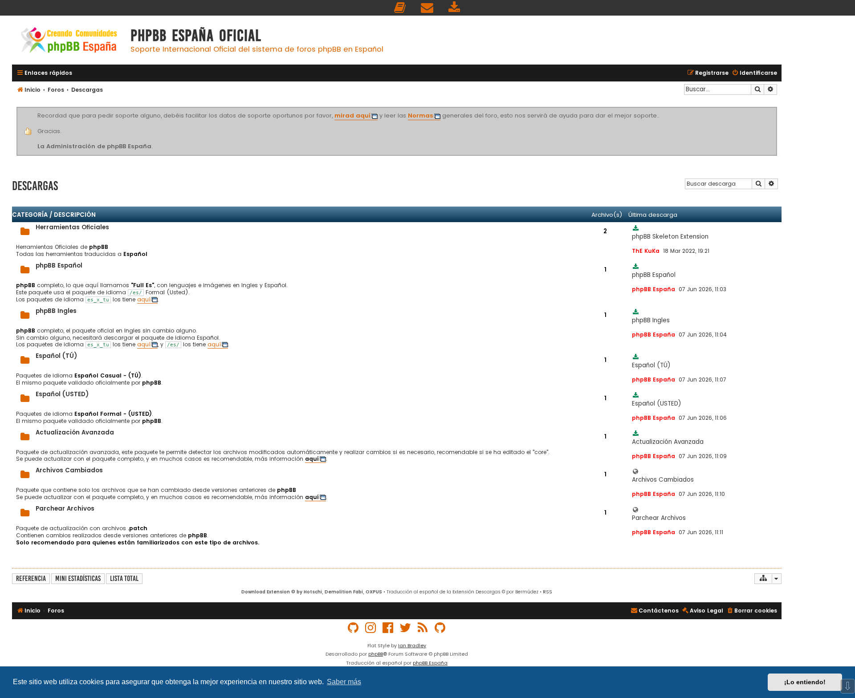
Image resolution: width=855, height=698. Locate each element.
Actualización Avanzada (75, 432)
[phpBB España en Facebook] (388, 627)
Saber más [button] (344, 682)
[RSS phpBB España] (423, 627)
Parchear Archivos (65, 508)
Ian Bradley (412, 645)
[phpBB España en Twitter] (406, 627)
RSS (547, 591)
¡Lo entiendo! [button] (805, 682)
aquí (144, 299)
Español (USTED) (62, 394)
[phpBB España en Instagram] (371, 627)
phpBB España (430, 662)
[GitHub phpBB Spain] (354, 627)
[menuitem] (400, 8)
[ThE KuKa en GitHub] (440, 627)
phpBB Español (59, 265)
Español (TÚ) (56, 356)
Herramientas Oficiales (72, 227)
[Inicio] (69, 41)
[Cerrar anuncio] (776, 108)
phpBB (375, 653)
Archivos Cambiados (69, 470)
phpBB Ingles (56, 311)
